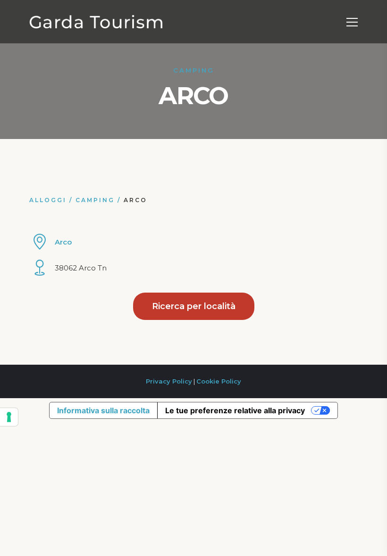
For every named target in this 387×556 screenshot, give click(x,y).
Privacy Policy (169, 381)
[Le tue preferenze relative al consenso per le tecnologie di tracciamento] (9, 417)
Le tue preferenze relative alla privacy (235, 410)
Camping (95, 200)
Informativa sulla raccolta (103, 410)
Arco (63, 241)
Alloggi (48, 200)
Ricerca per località (194, 306)
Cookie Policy (218, 381)
